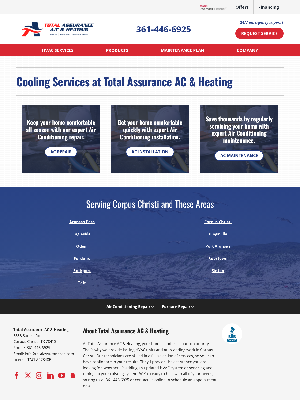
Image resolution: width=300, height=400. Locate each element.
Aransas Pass (82, 221)
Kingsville (218, 234)
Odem (82, 246)
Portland (82, 258)
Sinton (218, 270)
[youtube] (61, 375)
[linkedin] (50, 375)
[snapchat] (73, 375)
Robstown (218, 258)
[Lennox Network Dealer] (215, 7)
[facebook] (16, 375)
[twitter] (28, 375)
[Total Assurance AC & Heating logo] (57, 20)
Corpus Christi (218, 221)
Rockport (82, 270)
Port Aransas (218, 246)
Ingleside (81, 234)
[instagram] (39, 375)
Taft (82, 282)
